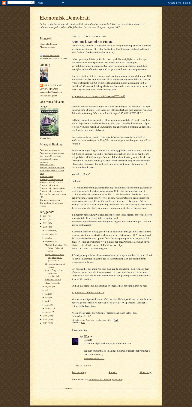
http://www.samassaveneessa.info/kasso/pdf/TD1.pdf (98, 96)
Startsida (113, 372)
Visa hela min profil (48, 95)
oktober (49, 237)
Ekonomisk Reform (48, 43)
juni (47, 293)
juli (47, 290)
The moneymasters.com (50, 199)
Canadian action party (49, 158)
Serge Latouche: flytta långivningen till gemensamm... (54, 257)
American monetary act (50, 149)
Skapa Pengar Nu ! (53, 282)
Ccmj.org (44, 161)
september (50, 241)
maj (47, 297)
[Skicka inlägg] (115, 320)
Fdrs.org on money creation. (52, 167)
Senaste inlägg (79, 372)
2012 (45, 219)
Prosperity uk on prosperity (52, 191)
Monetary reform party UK (51, 179)
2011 (45, 223)
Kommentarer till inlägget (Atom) (105, 379)
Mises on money (47, 176)
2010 (45, 226)
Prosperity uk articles (49, 185)
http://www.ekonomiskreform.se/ (88, 292)
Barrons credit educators (50, 155)
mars (47, 304)
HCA (86, 336)
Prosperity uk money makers (52, 188)
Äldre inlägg (146, 372)
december (49, 230)
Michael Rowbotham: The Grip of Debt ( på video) (56, 248)
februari (49, 308)
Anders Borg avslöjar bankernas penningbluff (54, 273)
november (50, 234)
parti (83, 323)
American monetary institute (52, 152)
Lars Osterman (53, 85)
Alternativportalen (48, 46)
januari (48, 312)
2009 (45, 315)
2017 (45, 215)
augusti (48, 286)
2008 (45, 319)
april (47, 301)
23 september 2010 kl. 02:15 (94, 358)
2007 (45, 323)
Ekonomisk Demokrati (65, 17)
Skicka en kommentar (83, 365)
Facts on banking (47, 164)
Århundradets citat (53, 279)
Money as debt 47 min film (51, 182)
